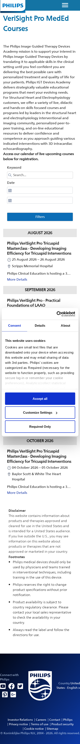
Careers (41, 719)
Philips (68, 719)
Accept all (40, 398)
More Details (17, 279)
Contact (54, 719)
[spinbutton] (40, 190)
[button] (40, 261)
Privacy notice (18, 724)
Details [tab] (40, 325)
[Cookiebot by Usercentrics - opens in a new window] (57, 314)
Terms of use (39, 724)
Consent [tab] (14, 325)
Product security (62, 724)
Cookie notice (34, 728)
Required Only (40, 426)
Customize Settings (37, 412)
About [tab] (65, 325)
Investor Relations (20, 719)
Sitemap (52, 728)
